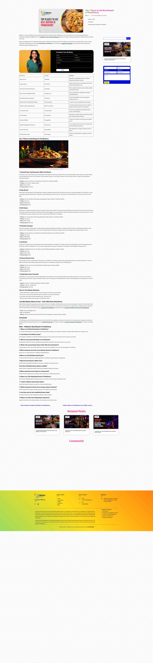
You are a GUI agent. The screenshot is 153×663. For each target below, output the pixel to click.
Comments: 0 (91, 21)
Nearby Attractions (87, 2)
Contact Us (104, 2)
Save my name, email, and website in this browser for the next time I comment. (55, 474)
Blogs (93, 24)
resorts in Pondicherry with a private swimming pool (77, 307)
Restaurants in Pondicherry (100, 24)
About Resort (72, 2)
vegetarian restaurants (67, 43)
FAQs (99, 2)
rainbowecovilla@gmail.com (87, 499)
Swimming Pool (64, 2)
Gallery (79, 2)
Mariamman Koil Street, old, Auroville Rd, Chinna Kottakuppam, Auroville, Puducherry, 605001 (110, 500)
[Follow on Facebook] (35, 504)
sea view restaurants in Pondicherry (73, 322)
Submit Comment (109, 477)
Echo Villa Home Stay (47, 322)
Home (56, 2)
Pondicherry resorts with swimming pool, (49, 37)
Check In (58, 57)
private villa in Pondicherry (47, 307)
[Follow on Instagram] (38, 504)
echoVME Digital (90, 526)
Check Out (77, 57)
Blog (95, 2)
